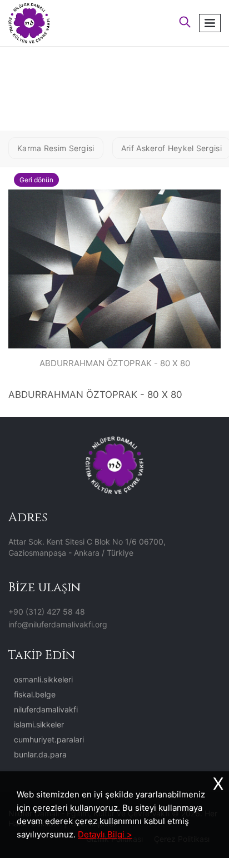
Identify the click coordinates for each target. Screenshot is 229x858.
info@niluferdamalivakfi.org (57, 624)
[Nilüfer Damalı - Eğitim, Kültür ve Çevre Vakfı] (29, 22)
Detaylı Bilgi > (105, 834)
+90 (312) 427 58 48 (46, 611)
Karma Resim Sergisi (55, 148)
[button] (185, 23)
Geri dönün (36, 180)
